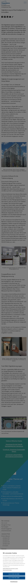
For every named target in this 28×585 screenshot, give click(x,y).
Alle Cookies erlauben (14, 577)
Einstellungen (14, 581)
